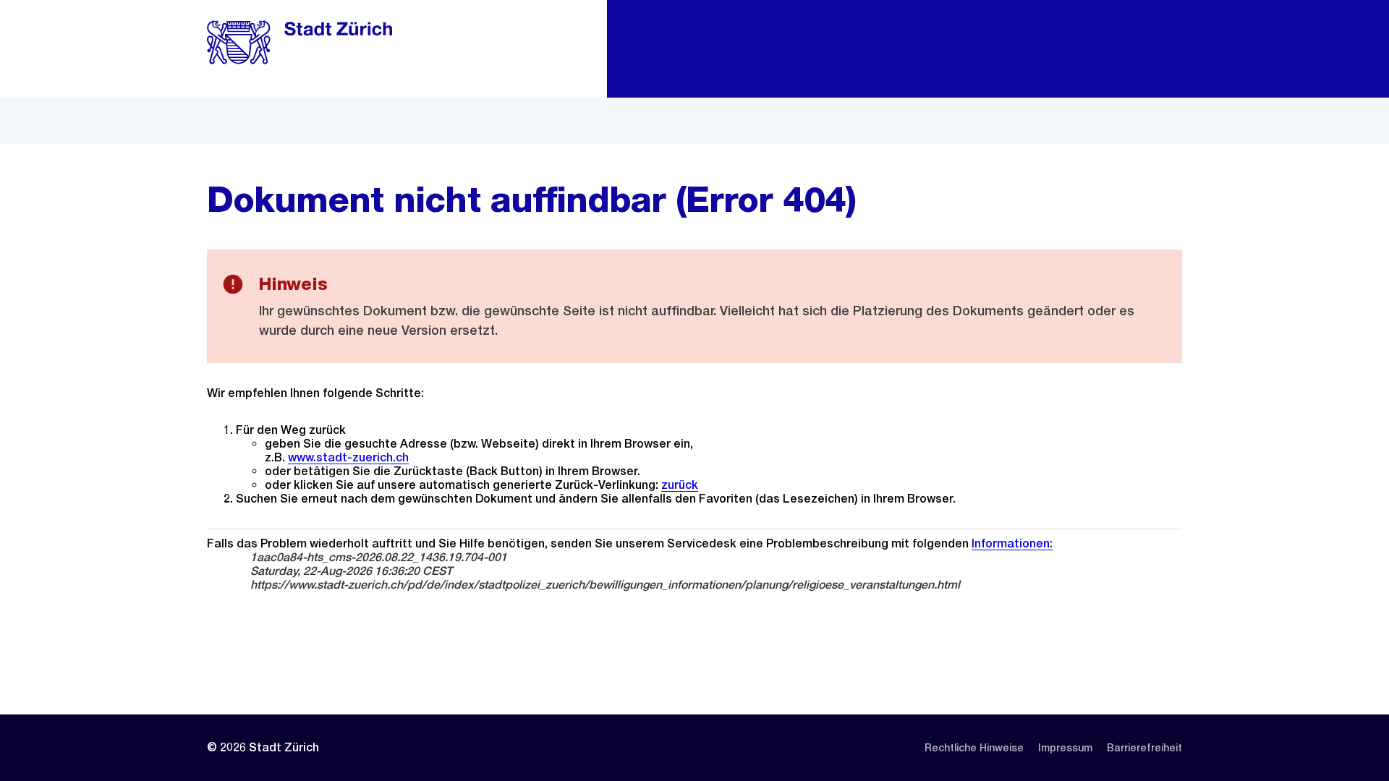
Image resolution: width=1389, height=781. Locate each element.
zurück (679, 485)
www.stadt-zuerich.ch (348, 457)
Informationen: (1012, 543)
